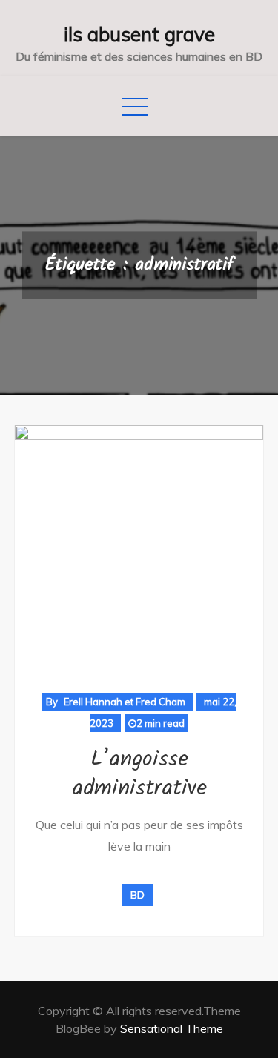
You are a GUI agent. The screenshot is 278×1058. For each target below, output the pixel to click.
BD (137, 895)
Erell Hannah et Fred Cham (124, 702)
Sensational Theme (171, 1028)
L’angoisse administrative (139, 774)
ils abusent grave (139, 34)
